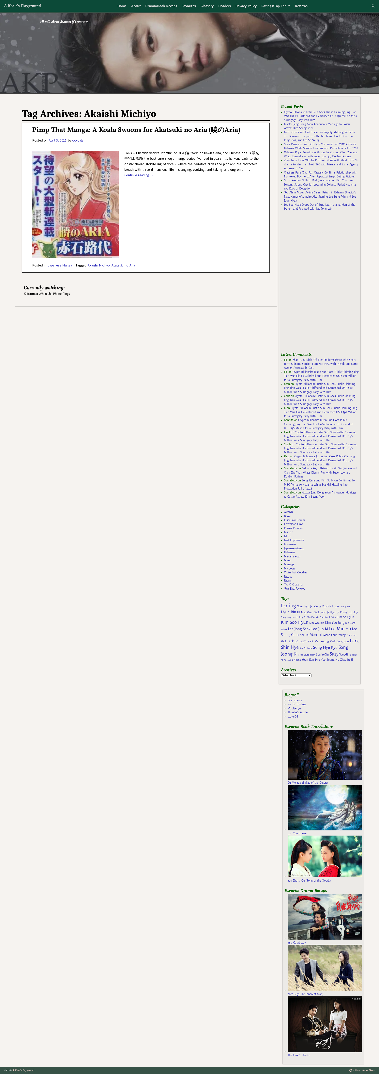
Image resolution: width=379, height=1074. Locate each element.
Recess (288, 580)
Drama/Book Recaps (161, 6)
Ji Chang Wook (347, 612)
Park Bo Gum (297, 641)
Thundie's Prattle (298, 712)
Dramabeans (295, 700)
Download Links (293, 524)
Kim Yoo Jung (334, 623)
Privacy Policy (246, 6)
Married (316, 634)
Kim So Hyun (345, 617)
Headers (224, 6)
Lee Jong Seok (299, 629)
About (136, 6)
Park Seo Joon (339, 641)
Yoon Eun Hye (311, 659)
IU (298, 612)
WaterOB (293, 716)
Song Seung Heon (306, 655)
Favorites (189, 6)
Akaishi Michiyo (99, 265)
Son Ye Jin (322, 654)
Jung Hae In (292, 617)
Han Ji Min (345, 607)
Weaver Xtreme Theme (365, 1070)
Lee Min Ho (340, 628)
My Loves (290, 568)
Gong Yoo (320, 606)
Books (287, 516)
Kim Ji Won (330, 617)
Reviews (301, 6)
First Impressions (294, 540)
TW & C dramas (294, 584)
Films (287, 536)
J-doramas (290, 544)
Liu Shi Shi (302, 635)
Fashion (288, 532)
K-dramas (289, 552)
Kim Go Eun (317, 617)
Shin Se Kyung (306, 648)
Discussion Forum (294, 520)
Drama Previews (293, 528)
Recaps (288, 576)
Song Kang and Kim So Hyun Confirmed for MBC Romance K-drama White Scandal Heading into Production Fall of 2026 (320, 484)
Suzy (334, 654)
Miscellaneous (292, 556)
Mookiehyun (295, 708)
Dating (288, 606)
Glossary (207, 6)
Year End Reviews (294, 588)
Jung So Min (304, 617)
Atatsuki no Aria (123, 265)
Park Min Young (318, 641)
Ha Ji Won (333, 606)
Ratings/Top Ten (274, 6)
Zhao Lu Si (346, 659)
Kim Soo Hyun (294, 622)
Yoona (297, 659)
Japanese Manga (60, 265)
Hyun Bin (288, 612)
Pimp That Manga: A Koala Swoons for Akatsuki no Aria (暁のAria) (136, 130)
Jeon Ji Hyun (329, 612)
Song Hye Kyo (325, 647)
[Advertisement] (310, 283)
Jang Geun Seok (310, 612)
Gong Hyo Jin (305, 606)
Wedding (345, 654)
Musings (289, 564)
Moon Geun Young (334, 635)
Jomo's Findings (297, 704)
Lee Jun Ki (319, 629)
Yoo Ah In (288, 660)
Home (122, 6)
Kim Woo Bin (316, 622)
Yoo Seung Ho (330, 659)
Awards (288, 512)
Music (287, 560)
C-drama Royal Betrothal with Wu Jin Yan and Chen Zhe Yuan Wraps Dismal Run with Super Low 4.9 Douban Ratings (320, 472)
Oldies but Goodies (295, 572)
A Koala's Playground (22, 5)
